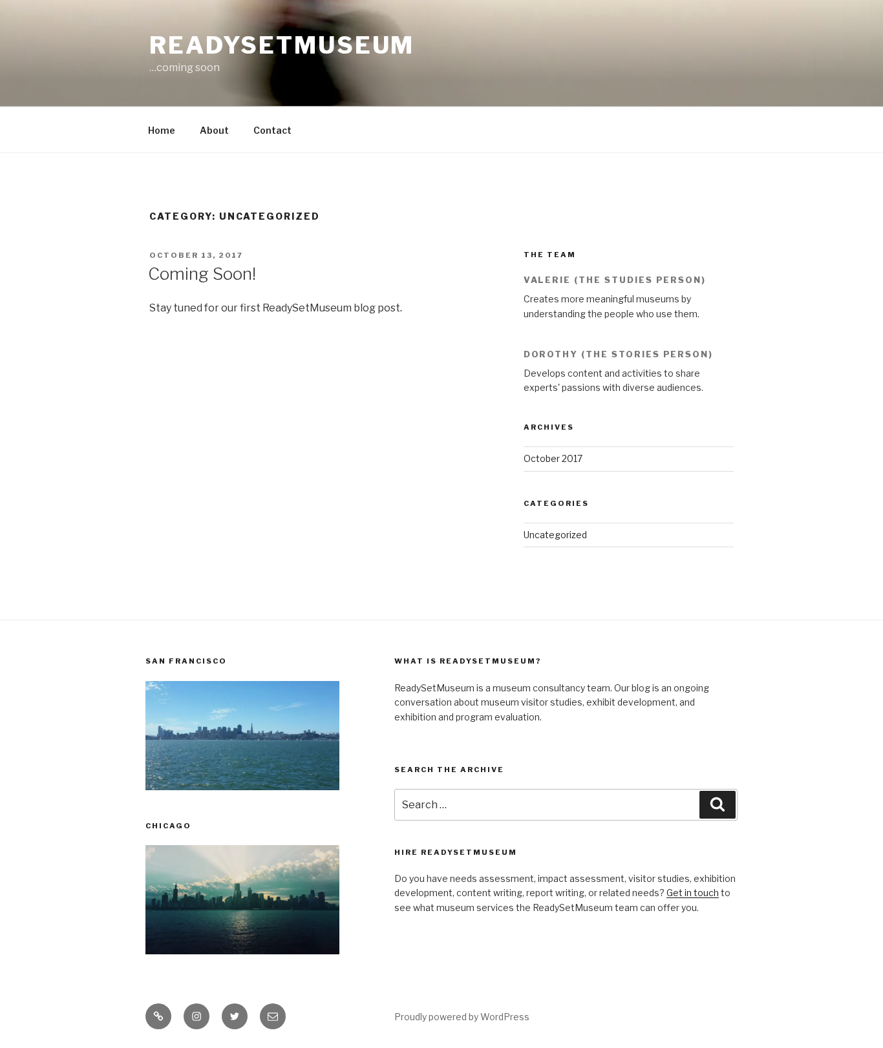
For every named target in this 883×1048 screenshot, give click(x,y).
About (214, 130)
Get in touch (692, 892)
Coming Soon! (202, 274)
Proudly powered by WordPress (461, 1016)
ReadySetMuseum (281, 45)
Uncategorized (555, 534)
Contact (272, 130)
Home (161, 130)
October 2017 (553, 458)
